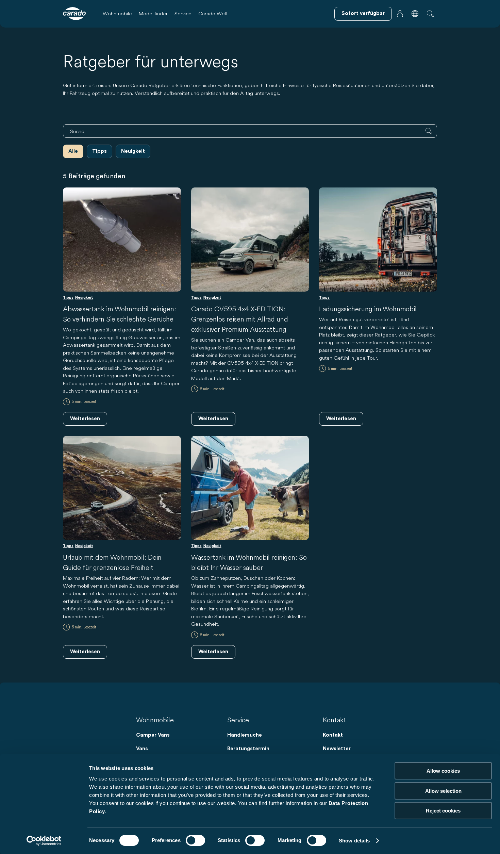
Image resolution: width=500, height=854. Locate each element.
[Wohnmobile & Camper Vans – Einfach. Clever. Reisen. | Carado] (74, 13)
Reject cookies (443, 811)
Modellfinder (153, 13)
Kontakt (333, 735)
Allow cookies (443, 771)
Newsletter (337, 748)
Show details (354, 840)
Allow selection (443, 791)
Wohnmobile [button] (117, 13)
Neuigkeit (133, 151)
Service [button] (182, 13)
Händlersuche (244, 735)
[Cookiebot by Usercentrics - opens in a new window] (44, 841)
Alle (73, 151)
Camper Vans (153, 735)
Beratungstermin (248, 748)
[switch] (195, 840)
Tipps (99, 151)
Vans (142, 748)
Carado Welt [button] (213, 13)
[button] (415, 13)
